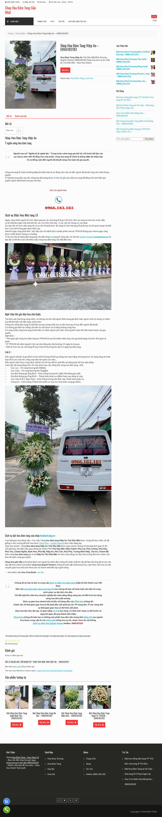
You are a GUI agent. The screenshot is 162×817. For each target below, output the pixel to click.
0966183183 (33, 763)
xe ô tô (56, 611)
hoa (51, 237)
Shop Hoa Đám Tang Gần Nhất (20, 10)
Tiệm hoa (79, 601)
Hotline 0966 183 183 (77, 21)
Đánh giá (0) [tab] (20, 116)
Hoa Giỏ (51, 774)
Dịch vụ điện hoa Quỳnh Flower (48, 623)
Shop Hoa (43, 543)
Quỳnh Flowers (57, 543)
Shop (52, 21)
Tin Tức (61, 21)
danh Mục (15, 21)
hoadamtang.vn (47, 535)
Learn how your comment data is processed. (55, 671)
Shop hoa (18, 617)
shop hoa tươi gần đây (16, 763)
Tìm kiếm (149, 139)
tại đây (41, 572)
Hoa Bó (50, 769)
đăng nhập (17, 667)
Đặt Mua (65, 70)
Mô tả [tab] (9, 116)
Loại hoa (89, 78)
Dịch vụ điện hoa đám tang (62, 583)
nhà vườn (51, 620)
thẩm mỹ (88, 617)
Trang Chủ (41, 21)
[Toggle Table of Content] (17, 131)
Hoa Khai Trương (55, 759)
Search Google (86, 237)
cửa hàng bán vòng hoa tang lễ (39, 589)
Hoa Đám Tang (77, 78)
